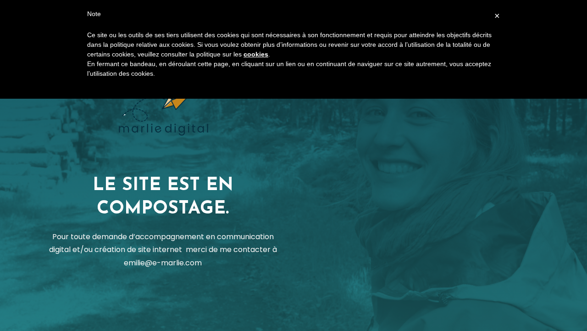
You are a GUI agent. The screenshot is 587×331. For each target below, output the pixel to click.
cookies (256, 54)
